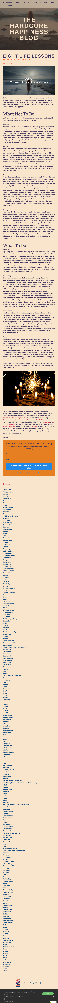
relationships (8, 881)
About (34, 3)
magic (5, 763)
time (5, 944)
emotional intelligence (11, 632)
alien (5, 505)
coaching (6, 549)
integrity (6, 721)
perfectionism (8, 826)
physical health (8, 842)
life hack (6, 743)
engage (6, 638)
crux (4, 597)
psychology (7, 870)
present (6, 859)
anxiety (6, 512)
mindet (5, 785)
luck (4, 761)
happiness (12, 59)
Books (26, 3)
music (5, 800)
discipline (6, 606)
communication (9, 555)
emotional (6, 630)
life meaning (7, 748)
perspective (7, 837)
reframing (7, 879)
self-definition (8, 923)
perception (7, 824)
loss (4, 756)
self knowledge (8, 912)
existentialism (8, 658)
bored (5, 536)
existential (7, 656)
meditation (7, 772)
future (5, 684)
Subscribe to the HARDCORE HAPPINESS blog (29, 467)
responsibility (8, 890)
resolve (6, 888)
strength (6, 934)
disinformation (8, 612)
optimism (6, 809)
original (6, 813)
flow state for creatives (12, 676)
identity (6, 713)
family (5, 669)
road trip (6, 899)
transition (6, 949)
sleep (5, 927)
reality (5, 875)
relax (5, 883)
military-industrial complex (12, 781)
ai (4, 503)
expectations (7, 660)
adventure (7, 501)
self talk (6, 916)
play (4, 846)
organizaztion (8, 811)
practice (6, 855)
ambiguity (7, 509)
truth (5, 958)
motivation (7, 796)
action (5, 494)
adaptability (7, 498)
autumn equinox (9, 525)
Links (52, 3)
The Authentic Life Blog (35, 420)
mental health (8, 776)
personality (7, 835)
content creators (9, 573)
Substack (6, 420)
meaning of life (9, 770)
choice (5, 547)
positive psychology (10, 848)
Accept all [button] (47, 993)
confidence (7, 564)
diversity (6, 617)
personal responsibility (11, 833)
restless (6, 894)
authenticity (7, 523)
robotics (6, 901)
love (17, 59)
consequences (8, 571)
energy (5, 636)
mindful (6, 787)
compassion (7, 560)
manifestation (8, 765)
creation (6, 582)
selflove (6, 925)
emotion (6, 627)
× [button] (56, 990)
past (4, 820)
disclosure (7, 608)
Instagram (46, 422)
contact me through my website (14, 418)
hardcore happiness (10, 702)
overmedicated (8, 815)
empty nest (7, 634)
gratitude (6, 689)
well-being (7, 962)
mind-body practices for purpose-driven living (20, 783)
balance (6, 527)
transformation (8, 947)
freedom (6, 680)
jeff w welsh (8, 730)
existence (6, 654)
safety (5, 903)
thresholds (7, 942)
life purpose (7, 750)
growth (5, 693)
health (5, 706)
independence (8, 717)
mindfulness (7, 789)
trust (5, 955)
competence (7, 562)
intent (5, 724)
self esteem (7, 910)
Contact (43, 3)
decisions (6, 601)
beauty (5, 531)
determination (8, 603)
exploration (7, 665)
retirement (7, 896)
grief (5, 691)
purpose (6, 872)
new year (27, 59)
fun (4, 682)
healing (6, 704)
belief (5, 533)
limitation (6, 754)
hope (5, 708)
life (4, 741)
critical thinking (9, 592)
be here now (7, 529)
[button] (10, 996)
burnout (6, 538)
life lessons (7, 746)
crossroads (7, 595)
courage (6, 577)
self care (6, 907)
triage (5, 953)
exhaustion (7, 652)
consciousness (8, 568)
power (5, 853)
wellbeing (6, 964)
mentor (5, 778)
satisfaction (7, 905)
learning (6, 739)
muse (5, 798)
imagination (7, 715)
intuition (6, 728)
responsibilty (8, 892)
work (5, 969)
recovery (6, 877)
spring (5, 929)
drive (5, 623)
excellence (7, 649)
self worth (7, 918)
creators (6, 590)
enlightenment (8, 641)
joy (4, 735)
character (6, 544)
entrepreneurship (9, 643)
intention (6, 726)
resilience (6, 885)
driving (5, 625)
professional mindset (10, 866)
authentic (6, 520)
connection (7, 566)
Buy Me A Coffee (9, 426)
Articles (18, 3)
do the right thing (10, 619)
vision (5, 960)
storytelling (7, 931)
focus (5, 678)
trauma (6, 951)
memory (6, 774)
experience (5, 59)
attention (6, 518)
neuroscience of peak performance (16, 805)
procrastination (8, 861)
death (5, 599)
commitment (8, 553)
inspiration (7, 719)
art (4, 514)
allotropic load (8, 507)
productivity (7, 864)
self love (6, 914)
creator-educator (9, 588)
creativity (6, 584)
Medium (15, 420)
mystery (6, 802)
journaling (7, 732)
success (6, 938)
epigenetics (7, 645)
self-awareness (8, 920)
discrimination (8, 610)
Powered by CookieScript (8, 1001)
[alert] (29, 996)
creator (5, 586)
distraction (7, 614)
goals (5, 686)
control (5, 575)
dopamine (6, 621)
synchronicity (8, 940)
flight (5, 673)
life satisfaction (9, 752)
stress (5, 936)
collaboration (8, 551)
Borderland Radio (7, 4)
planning (6, 844)
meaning (6, 767)
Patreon (34, 426)
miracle (5, 794)
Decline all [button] (48, 997)
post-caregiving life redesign (14, 850)
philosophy (7, 840)
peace (5, 822)
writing (6, 971)
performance (8, 829)
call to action (8, 540)
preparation (7, 857)
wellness (6, 966)
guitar (5, 695)
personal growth (9, 831)
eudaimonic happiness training (14, 647)
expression (7, 667)
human (5, 711)
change (6, 542)
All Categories (8, 492)
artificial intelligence (10, 516)
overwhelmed (8, 818)
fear (4, 671)
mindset (21, 59)
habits (5, 697)
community (7, 557)
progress (6, 868)
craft (5, 579)
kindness (6, 737)
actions (6, 496)
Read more (6, 994)
